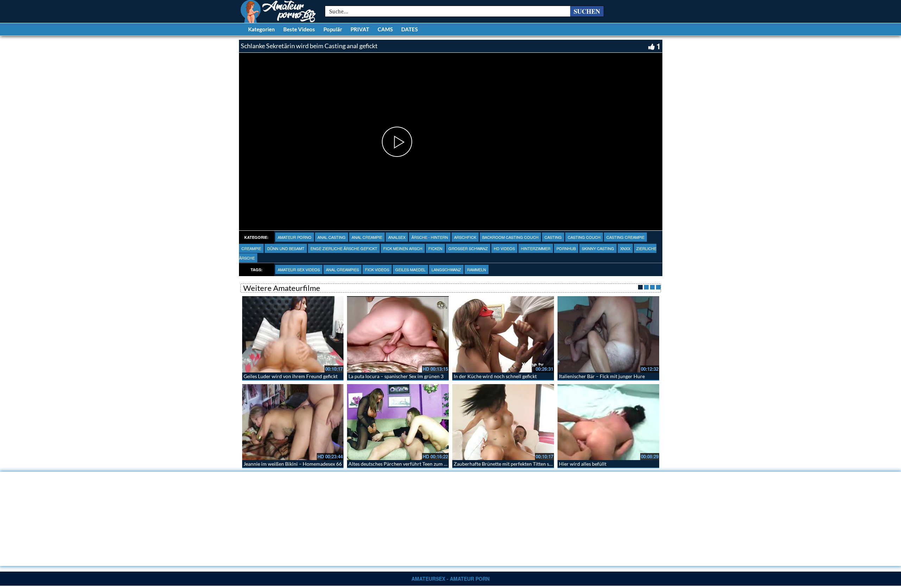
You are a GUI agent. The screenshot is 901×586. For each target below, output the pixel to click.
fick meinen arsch (402, 248)
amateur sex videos (299, 269)
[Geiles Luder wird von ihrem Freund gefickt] (293, 334)
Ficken (435, 248)
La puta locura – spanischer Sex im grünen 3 (395, 376)
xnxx (625, 248)
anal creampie (367, 237)
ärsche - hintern (429, 237)
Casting (553, 237)
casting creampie (625, 237)
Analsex (396, 237)
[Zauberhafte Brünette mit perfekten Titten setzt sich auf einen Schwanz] (503, 422)
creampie (251, 248)
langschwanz (446, 269)
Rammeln (476, 269)
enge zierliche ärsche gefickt (343, 248)
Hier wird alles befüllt (582, 464)
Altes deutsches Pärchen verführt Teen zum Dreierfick (407, 464)
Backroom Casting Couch (510, 237)
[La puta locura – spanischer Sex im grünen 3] (398, 334)
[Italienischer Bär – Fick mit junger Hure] (608, 334)
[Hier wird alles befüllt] (608, 422)
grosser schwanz (468, 248)
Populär (332, 29)
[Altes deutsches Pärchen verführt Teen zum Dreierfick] (398, 422)
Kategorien (261, 29)
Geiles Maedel (410, 269)
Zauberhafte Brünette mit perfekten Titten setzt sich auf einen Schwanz (531, 464)
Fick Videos (377, 269)
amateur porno (294, 237)
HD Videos (504, 248)
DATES (409, 29)
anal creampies (342, 269)
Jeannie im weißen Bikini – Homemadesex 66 (293, 464)
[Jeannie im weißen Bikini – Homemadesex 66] (293, 422)
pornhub (566, 248)
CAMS (385, 29)
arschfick (465, 237)
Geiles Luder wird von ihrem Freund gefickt (291, 376)
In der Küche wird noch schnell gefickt (495, 376)
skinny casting (598, 248)
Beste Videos (299, 29)
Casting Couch (584, 237)
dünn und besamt (285, 248)
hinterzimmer (535, 248)
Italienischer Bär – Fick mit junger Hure (602, 376)
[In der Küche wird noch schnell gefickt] (503, 334)
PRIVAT (360, 29)
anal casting (331, 237)
